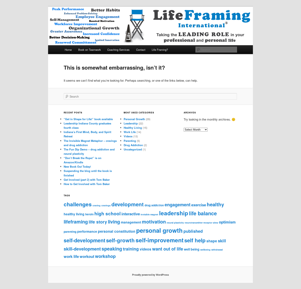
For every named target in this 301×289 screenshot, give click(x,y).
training (131, 249)
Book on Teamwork (89, 50)
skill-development (82, 249)
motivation (154, 221)
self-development (84, 240)
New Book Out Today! (77, 166)
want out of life (167, 249)
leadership (173, 213)
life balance (203, 213)
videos (145, 249)
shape (211, 240)
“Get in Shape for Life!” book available (88, 119)
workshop (105, 256)
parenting (70, 232)
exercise (198, 205)
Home (68, 50)
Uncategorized (133, 149)
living (114, 221)
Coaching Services (118, 50)
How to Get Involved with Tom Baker (87, 184)
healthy (215, 204)
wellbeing (205, 249)
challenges (78, 204)
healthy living (74, 214)
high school (107, 213)
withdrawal (217, 249)
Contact (140, 50)
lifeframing (76, 221)
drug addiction (154, 205)
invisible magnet (149, 214)
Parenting (130, 141)
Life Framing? (160, 50)
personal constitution (116, 231)
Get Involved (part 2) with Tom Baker (87, 180)
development (127, 204)
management (131, 222)
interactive (130, 214)
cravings (106, 205)
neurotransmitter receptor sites (201, 222)
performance (87, 231)
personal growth (159, 230)
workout (87, 256)
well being (191, 249)
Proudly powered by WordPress (150, 275)
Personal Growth (134, 119)
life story (98, 222)
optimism (227, 222)
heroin (89, 214)
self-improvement (159, 240)
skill (222, 241)
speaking (112, 248)
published (193, 231)
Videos (128, 136)
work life (71, 256)
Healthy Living (133, 128)
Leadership (131, 123)
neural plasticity (175, 222)
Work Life (130, 132)
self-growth (120, 240)
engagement (177, 204)
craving (97, 205)
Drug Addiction (133, 145)
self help (195, 240)
